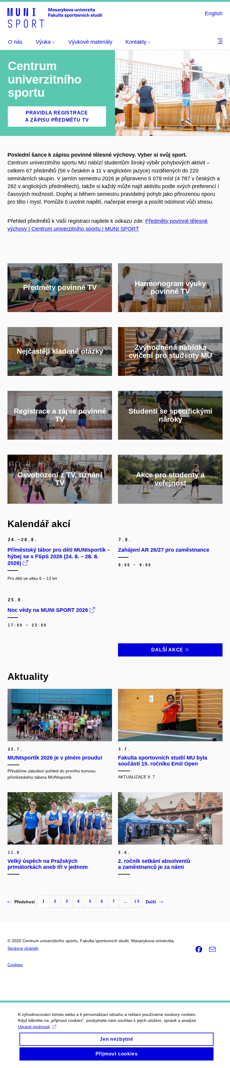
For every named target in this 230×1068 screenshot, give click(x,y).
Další (151, 901)
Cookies (15, 964)
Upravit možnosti (34, 1026)
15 (137, 901)
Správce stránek (22, 948)
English (214, 13)
